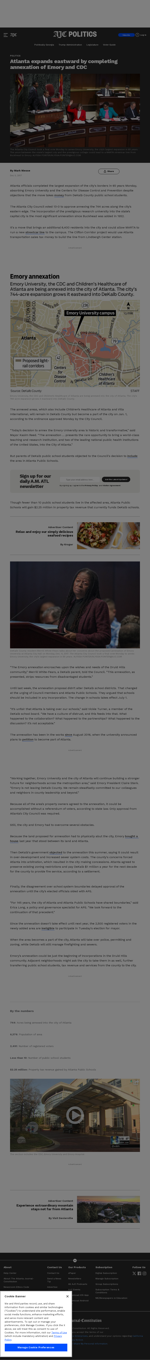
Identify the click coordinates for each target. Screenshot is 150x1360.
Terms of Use (59, 1332)
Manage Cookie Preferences (36, 1347)
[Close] (67, 1296)
